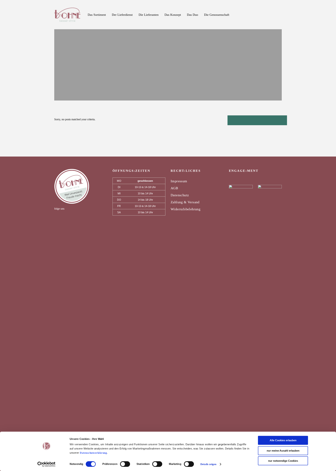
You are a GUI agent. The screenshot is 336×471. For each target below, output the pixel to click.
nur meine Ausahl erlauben (283, 450)
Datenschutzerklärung (93, 452)
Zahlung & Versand (185, 202)
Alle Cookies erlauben (283, 440)
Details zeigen (208, 464)
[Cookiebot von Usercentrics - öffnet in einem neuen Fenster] (46, 464)
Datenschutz (180, 195)
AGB (174, 188)
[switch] (125, 464)
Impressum (179, 181)
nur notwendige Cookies (283, 460)
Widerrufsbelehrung (185, 209)
